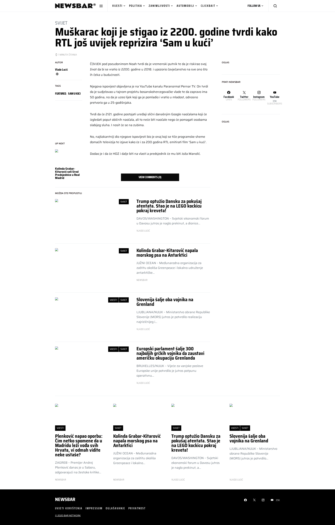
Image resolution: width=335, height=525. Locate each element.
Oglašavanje (115, 508)
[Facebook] (245, 500)
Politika (135, 5)
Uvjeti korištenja (68, 508)
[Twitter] (254, 500)
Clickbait (208, 5)
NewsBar (142, 280)
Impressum (94, 508)
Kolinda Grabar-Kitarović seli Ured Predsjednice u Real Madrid (67, 173)
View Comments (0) (150, 177)
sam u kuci (74, 93)
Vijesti (117, 5)
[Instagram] (263, 500)
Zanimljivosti (159, 5)
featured (60, 93)
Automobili (185, 5)
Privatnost (137, 508)
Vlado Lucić (61, 70)
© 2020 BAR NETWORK (68, 515)
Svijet (61, 23)
